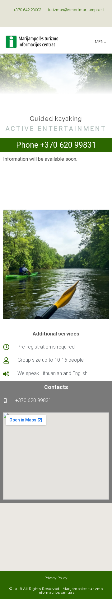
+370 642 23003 (26, 9)
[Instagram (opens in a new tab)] (59, 16)
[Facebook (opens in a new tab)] (53, 16)
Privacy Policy (56, 578)
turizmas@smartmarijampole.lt (76, 9)
